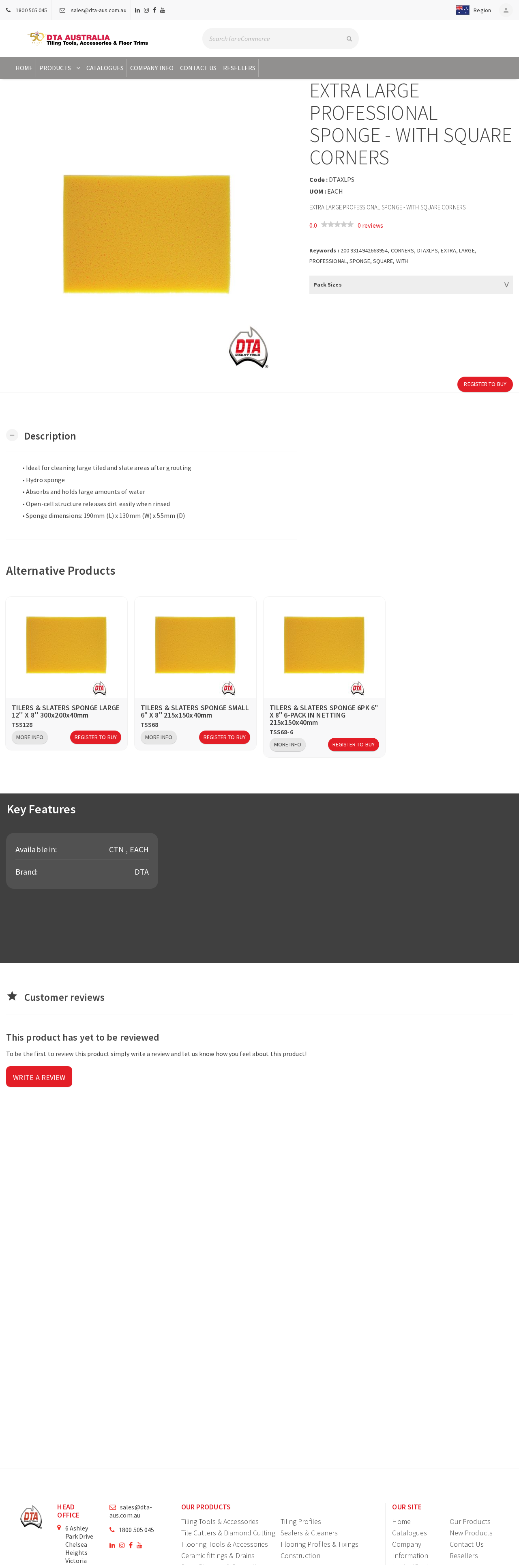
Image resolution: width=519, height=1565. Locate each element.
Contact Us (198, 68)
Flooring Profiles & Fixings (320, 1544)
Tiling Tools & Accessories (220, 1521)
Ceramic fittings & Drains (218, 1555)
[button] (472, 10)
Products (55, 68)
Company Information (410, 1549)
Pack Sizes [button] (327, 284)
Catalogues (105, 68)
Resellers (239, 68)
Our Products (470, 1521)
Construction (300, 1555)
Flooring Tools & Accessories (224, 1544)
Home (24, 68)
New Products (471, 1532)
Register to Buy (485, 384)
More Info (29, 737)
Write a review (39, 1077)
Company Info (152, 68)
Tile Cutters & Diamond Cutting (228, 1532)
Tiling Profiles (301, 1521)
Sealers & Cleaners (309, 1532)
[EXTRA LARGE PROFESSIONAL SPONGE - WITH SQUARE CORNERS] (151, 235)
